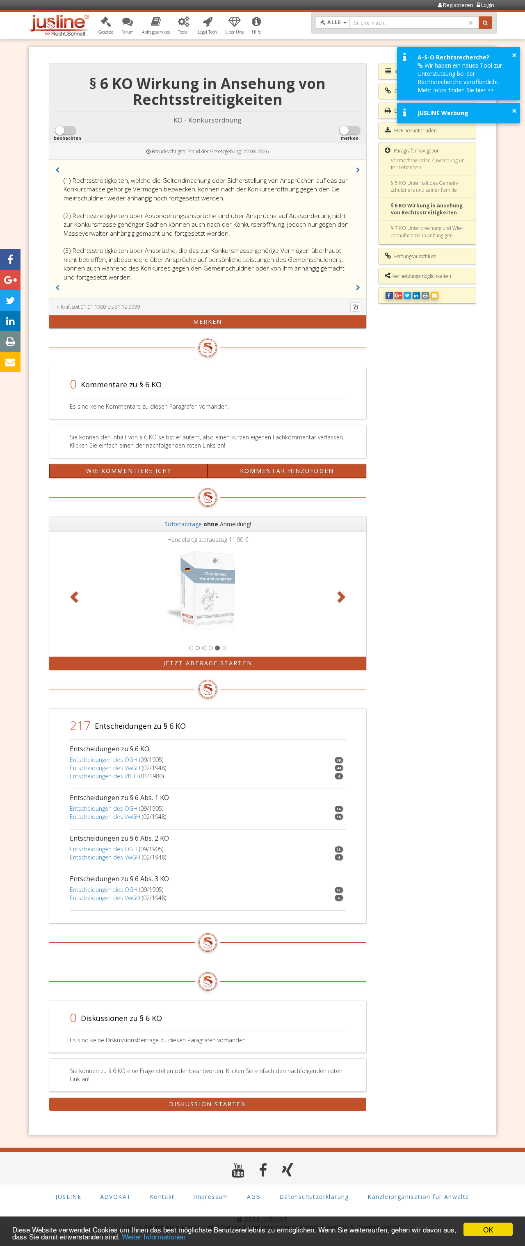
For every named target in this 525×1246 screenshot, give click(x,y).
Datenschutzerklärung (314, 1197)
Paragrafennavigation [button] (416, 150)
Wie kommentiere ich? (128, 471)
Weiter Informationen (153, 1236)
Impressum (210, 1197)
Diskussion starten (208, 1104)
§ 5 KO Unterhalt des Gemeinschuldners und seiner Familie (425, 186)
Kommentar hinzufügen (287, 471)
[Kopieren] (355, 307)
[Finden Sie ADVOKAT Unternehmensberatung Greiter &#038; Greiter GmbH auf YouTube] (238, 1170)
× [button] (514, 55)
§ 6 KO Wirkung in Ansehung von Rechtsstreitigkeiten (427, 209)
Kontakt (162, 1197)
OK (488, 1229)
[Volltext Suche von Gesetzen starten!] (485, 22)
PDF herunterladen (415, 130)
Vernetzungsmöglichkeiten (422, 276)
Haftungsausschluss (414, 256)
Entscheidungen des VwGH (105, 768)
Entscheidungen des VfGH (104, 776)
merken (207, 321)
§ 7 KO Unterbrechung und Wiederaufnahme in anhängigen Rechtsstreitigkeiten (427, 235)
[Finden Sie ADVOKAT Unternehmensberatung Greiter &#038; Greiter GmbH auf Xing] (288, 1170)
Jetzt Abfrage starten (207, 663)
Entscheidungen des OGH (103, 760)
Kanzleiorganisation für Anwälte (418, 1197)
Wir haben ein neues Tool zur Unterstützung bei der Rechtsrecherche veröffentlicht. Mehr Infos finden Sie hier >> (460, 77)
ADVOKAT (115, 1197)
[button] (105, 25)
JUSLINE (68, 1197)
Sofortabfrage (183, 524)
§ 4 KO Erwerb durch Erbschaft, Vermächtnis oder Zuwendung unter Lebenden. (428, 160)
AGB (253, 1197)
